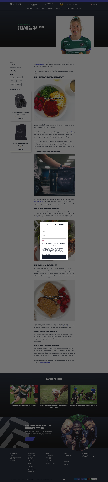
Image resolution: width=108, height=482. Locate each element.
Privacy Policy (47, 254)
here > (63, 243)
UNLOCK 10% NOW (54, 257)
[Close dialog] (66, 224)
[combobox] (44, 240)
